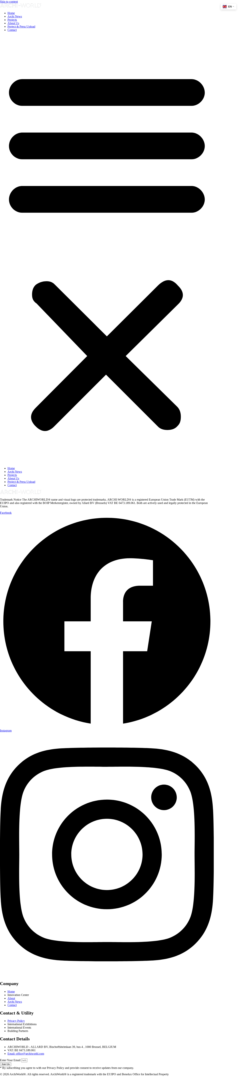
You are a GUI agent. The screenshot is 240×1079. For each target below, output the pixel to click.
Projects (12, 19)
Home (11, 13)
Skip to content (9, 1)
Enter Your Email (10, 1060)
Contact (12, 29)
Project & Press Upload (21, 26)
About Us (13, 23)
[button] (107, 249)
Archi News (15, 16)
